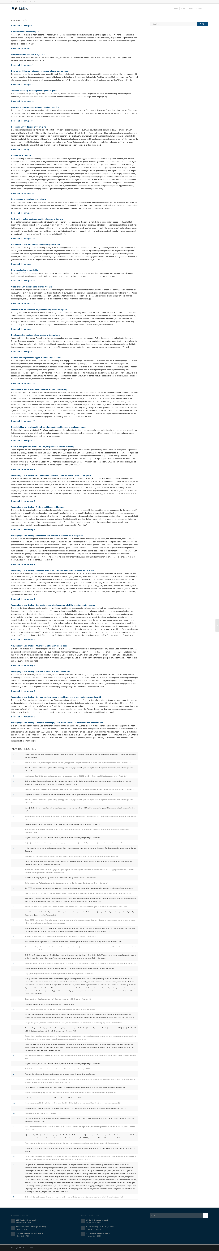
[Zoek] (205, 9)
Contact (32, 2)
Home (13, 2)
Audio (19, 2)
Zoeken (25, 2)
